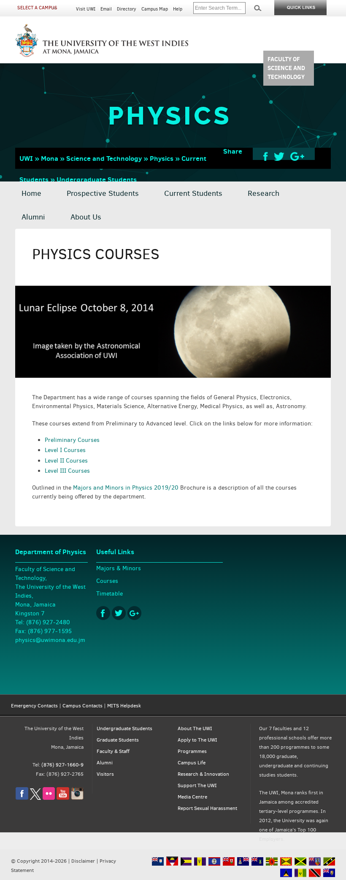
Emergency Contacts (34, 705)
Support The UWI (197, 785)
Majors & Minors (118, 568)
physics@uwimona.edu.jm (50, 640)
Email (106, 9)
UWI (26, 158)
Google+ (134, 613)
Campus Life (191, 762)
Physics (161, 158)
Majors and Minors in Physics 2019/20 (125, 488)
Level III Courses (67, 471)
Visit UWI (85, 9)
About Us (85, 217)
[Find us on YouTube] (63, 798)
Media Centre (192, 796)
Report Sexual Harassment (207, 808)
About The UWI (195, 728)
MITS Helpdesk (124, 705)
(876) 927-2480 (48, 622)
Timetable (109, 594)
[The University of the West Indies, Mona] (102, 39)
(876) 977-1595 (50, 631)
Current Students (193, 193)
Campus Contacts (82, 705)
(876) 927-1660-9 (62, 764)
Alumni (33, 217)
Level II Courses (66, 461)
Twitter (119, 613)
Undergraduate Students (97, 179)
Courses (107, 581)
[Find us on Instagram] (77, 798)
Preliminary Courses (72, 440)
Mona (49, 158)
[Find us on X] (35, 798)
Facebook (103, 613)
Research (263, 193)
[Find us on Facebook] (22, 798)
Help (177, 9)
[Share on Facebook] (265, 156)
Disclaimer (83, 861)
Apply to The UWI (197, 739)
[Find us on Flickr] (49, 798)
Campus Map (154, 9)
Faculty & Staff (113, 751)
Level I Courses (65, 450)
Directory (126, 9)
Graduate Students (118, 739)
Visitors (105, 774)
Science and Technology (104, 158)
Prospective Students (103, 193)
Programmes (192, 751)
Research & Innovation (203, 774)
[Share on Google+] (297, 156)
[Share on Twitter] (279, 156)
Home (31, 193)
